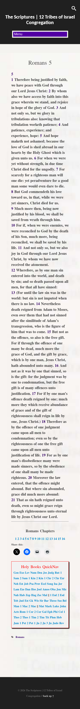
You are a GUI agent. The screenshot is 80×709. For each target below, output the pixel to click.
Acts (16, 612)
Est (21, 583)
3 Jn (49, 623)
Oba (53, 589)
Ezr (62, 578)
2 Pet (30, 623)
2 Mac (32, 606)
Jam (16, 623)
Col (60, 612)
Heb (59, 617)
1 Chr (47, 578)
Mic (64, 589)
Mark (48, 606)
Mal (44, 595)
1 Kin (32, 578)
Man (16, 606)
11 (43, 538)
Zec (39, 595)
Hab (22, 595)
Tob (16, 600)
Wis (36, 600)
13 (51, 538)
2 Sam (24, 578)
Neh (16, 583)
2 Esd (61, 595)
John (63, 606)
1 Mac (24, 606)
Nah (16, 595)
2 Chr (55, 578)
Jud (21, 600)
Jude (55, 623)
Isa (55, 583)
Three (53, 600)
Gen (16, 572)
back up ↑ (48, 696)
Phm (53, 617)
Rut (57, 572)
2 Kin (39, 578)
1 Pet (23, 623)
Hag (33, 595)
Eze (22, 589)
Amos (45, 589)
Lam (16, 589)
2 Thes (24, 617)
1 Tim (32, 617)
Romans (20, 637)
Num (33, 572)
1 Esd (53, 595)
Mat (41, 606)
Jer (60, 583)
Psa (31, 583)
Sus (59, 600)
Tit (47, 617)
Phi (55, 612)
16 (63, 538)
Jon (58, 589)
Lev (27, 572)
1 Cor (29, 612)
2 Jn (43, 623)
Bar (46, 600)
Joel (39, 589)
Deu (39, 572)
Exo (21, 572)
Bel (64, 600)
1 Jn (36, 623)
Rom (23, 612)
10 (38, 538)
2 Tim (41, 617)
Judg (51, 572)
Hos (33, 589)
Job (26, 583)
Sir (41, 600)
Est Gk (29, 600)
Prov (37, 583)
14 (55, 538)
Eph (50, 612)
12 (47, 538)
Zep (28, 595)
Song (50, 583)
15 (59, 538)
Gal (44, 612)
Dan (27, 589)
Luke (56, 606)
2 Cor (37, 612)
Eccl (43, 583)
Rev (61, 623)
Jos (45, 572)
